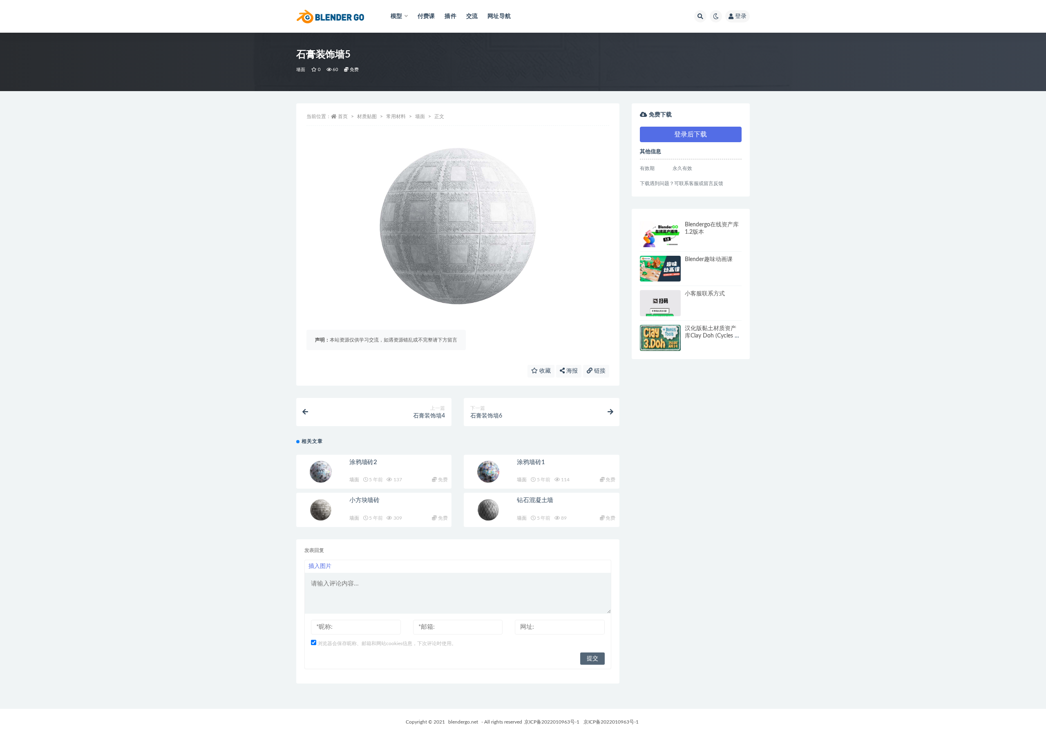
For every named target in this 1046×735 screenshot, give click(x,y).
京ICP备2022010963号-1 (551, 721)
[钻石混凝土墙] (488, 510)
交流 (472, 16)
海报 (571, 371)
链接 (599, 371)
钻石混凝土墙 (535, 500)
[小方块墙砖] (320, 510)
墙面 (300, 69)
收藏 (544, 371)
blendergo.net (463, 721)
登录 (741, 16)
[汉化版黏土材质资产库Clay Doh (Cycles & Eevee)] (660, 338)
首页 (343, 116)
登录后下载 (690, 134)
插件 (450, 16)
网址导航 (499, 16)
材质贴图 (367, 116)
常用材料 (396, 116)
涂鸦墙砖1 (531, 462)
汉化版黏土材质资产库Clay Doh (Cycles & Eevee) (712, 336)
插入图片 (319, 566)
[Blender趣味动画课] (660, 269)
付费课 (426, 16)
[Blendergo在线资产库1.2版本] (660, 234)
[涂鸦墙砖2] (320, 472)
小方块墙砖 (364, 500)
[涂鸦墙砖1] (488, 472)
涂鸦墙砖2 (363, 462)
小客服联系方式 (705, 294)
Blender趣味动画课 (709, 259)
